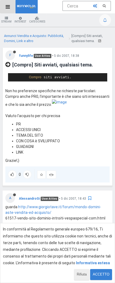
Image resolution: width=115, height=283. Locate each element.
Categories (37, 21)
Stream (6, 21)
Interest (20, 21)
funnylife (26, 56)
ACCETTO (101, 274)
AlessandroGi (29, 198)
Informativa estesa (93, 263)
